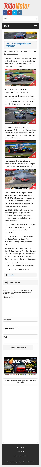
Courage (31, 462)
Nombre (7, 320)
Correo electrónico (11, 328)
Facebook (20, 447)
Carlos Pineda (27, 51)
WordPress (23, 462)
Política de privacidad (20, 456)
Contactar (20, 451)
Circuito (11, 275)
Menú (6, 26)
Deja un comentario (11, 54)
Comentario (9, 297)
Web (5, 337)
